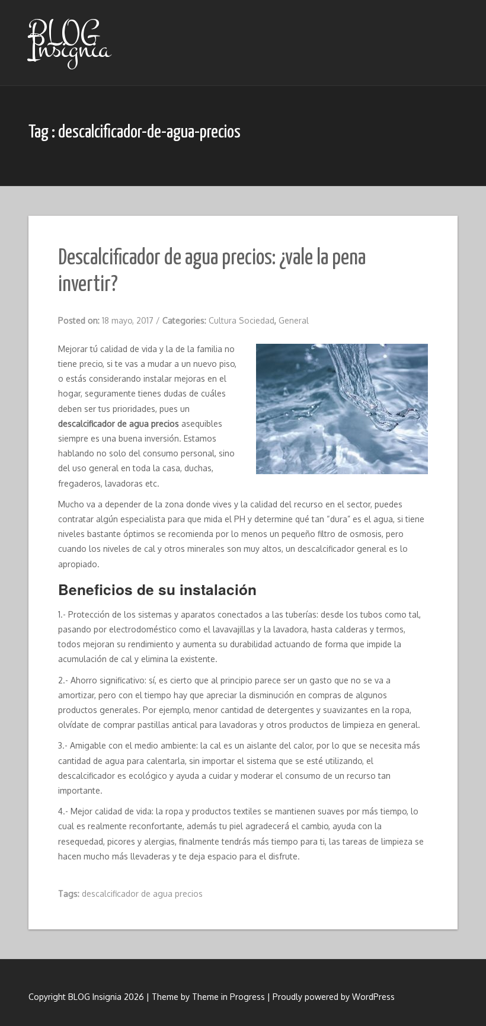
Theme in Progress (228, 997)
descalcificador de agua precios (142, 893)
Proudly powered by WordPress (334, 997)
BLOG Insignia (69, 40)
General (294, 320)
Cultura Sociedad (241, 320)
